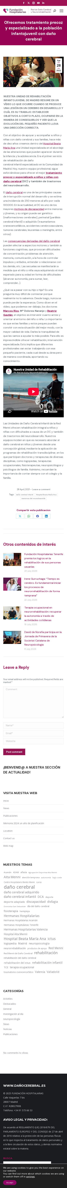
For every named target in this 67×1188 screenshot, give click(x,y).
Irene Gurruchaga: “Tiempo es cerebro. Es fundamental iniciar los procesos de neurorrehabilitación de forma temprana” (42, 587)
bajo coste (57, 877)
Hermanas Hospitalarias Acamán (21, 920)
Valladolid (53, 972)
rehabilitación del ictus (17, 962)
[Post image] (12, 559)
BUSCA (7, 1158)
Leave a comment (41, 489)
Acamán (7, 872)
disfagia (52, 902)
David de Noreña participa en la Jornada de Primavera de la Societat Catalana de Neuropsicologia (43, 638)
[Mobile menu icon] (61, 10)
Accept (9, 1182)
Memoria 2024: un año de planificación (23, 823)
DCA (41, 897)
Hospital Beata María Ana (46, 495)
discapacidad (36, 901)
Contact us (9, 838)
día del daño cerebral (38, 906)
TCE (6, 967)
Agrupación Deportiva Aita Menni (42, 872)
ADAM (16, 872)
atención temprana (31, 877)
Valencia (40, 972)
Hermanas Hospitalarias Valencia (26, 929)
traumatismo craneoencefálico (18, 972)
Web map (8, 845)
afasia (23, 872)
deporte (49, 897)
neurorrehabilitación (15, 948)
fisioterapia (11, 911)
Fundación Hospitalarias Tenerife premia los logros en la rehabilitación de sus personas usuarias (43, 560)
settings (30, 1176)
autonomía (46, 877)
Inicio (6, 800)
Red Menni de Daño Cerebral (18, 953)
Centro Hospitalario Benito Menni (19, 882)
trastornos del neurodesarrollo (34, 498)
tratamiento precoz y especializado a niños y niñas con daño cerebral (32, 177)
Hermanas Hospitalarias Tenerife (21, 924)
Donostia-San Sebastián (15, 906)
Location (8, 830)
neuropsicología (39, 943)
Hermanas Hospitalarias (21, 916)
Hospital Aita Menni (15, 934)
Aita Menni (12, 877)
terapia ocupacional (22, 967)
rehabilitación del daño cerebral (20, 957)
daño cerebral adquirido (21, 892)
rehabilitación (46, 953)
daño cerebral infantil (24, 495)
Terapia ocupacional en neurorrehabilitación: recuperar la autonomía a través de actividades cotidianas (42, 614)
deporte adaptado (14, 901)
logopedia (10, 943)
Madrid (22, 943)
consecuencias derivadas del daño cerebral (34, 241)
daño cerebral (14, 192)
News (6, 808)
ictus (52, 939)
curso (39, 882)
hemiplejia (25, 911)
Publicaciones (10, 815)
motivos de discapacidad (29, 209)
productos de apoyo (37, 948)
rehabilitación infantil (47, 962)
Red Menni (55, 948)
